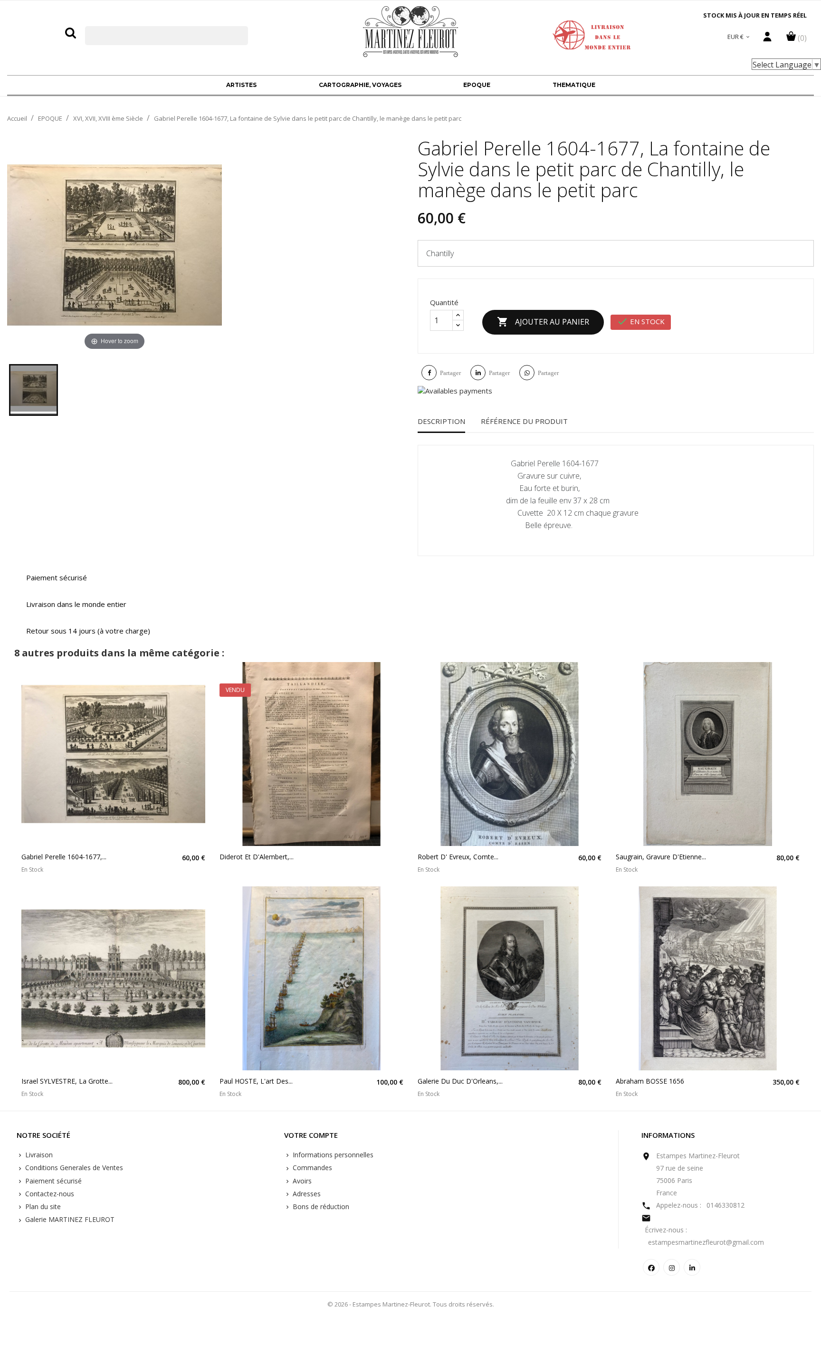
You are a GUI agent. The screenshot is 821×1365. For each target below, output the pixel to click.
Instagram (671, 1267)
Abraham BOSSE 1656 (650, 1081)
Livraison (38, 1154)
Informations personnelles (332, 1154)
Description (441, 421)
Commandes (311, 1167)
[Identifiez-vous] (767, 39)
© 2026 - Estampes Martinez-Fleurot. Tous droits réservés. (410, 1304)
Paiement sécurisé (52, 1180)
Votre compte (311, 1135)
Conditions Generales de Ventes (73, 1167)
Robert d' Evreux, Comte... (458, 856)
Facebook (651, 1267)
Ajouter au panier (543, 321)
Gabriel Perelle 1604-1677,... (63, 856)
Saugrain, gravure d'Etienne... (661, 856)
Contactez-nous (48, 1193)
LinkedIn (692, 1267)
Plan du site (42, 1206)
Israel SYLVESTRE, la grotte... (67, 1081)
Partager (450, 373)
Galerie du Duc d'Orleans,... (460, 1081)
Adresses (306, 1193)
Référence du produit (524, 421)
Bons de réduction (320, 1206)
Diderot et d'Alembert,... (257, 856)
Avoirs (301, 1180)
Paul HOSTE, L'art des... (256, 1081)
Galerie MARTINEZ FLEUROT (69, 1219)
